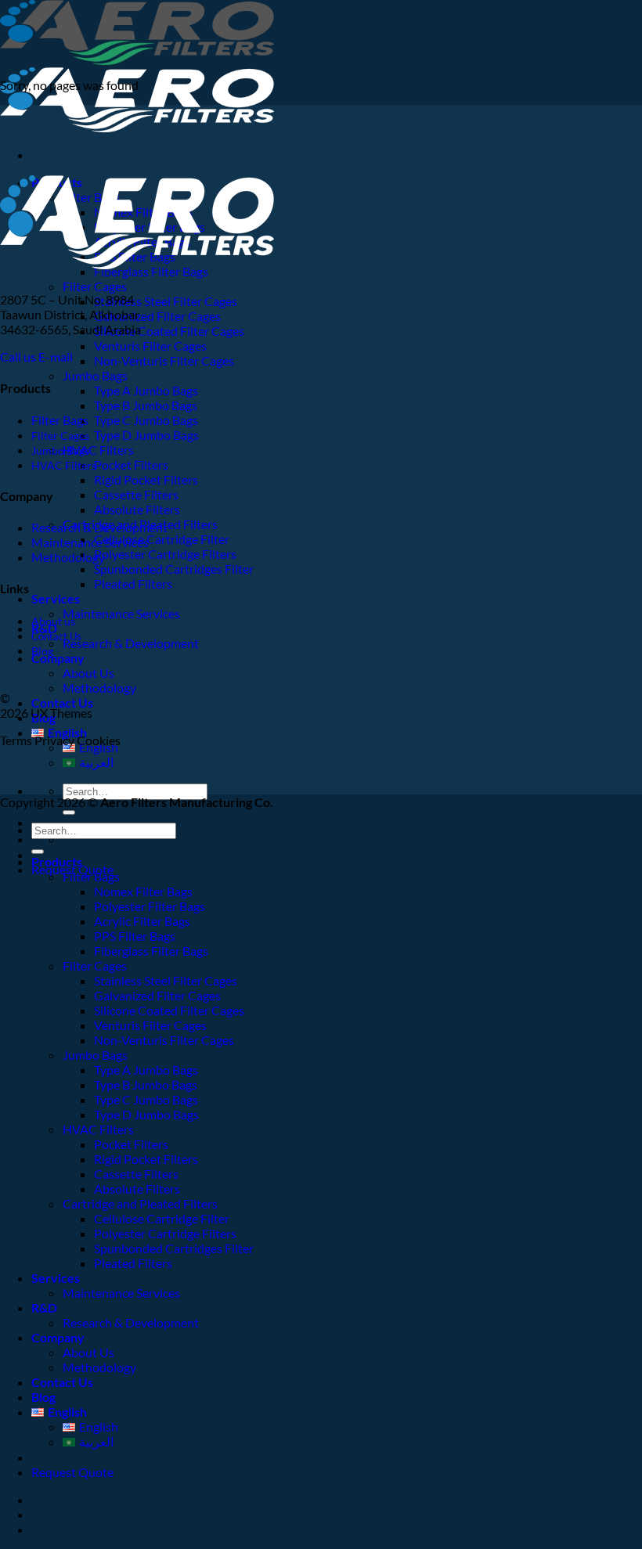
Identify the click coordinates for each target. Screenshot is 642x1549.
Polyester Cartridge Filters (165, 553)
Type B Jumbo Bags (145, 405)
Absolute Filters (137, 509)
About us (53, 621)
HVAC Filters (98, 449)
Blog (42, 650)
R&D (44, 1307)
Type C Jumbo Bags (146, 419)
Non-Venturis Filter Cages (164, 360)
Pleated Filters (133, 583)
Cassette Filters (136, 494)
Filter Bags (59, 419)
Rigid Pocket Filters (146, 479)
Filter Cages (95, 286)
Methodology (99, 687)
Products (56, 861)
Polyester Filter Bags (149, 906)
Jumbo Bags (95, 375)
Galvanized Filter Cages (157, 315)
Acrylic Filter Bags (142, 920)
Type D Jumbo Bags (146, 434)
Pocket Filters (131, 464)
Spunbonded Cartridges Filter (174, 568)
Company (58, 657)
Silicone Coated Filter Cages (169, 330)
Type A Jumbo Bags (146, 390)
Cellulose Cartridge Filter (161, 538)
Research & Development (131, 643)
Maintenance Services (121, 613)
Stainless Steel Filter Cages (165, 301)
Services (55, 598)
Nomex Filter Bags (143, 891)
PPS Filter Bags (134, 935)
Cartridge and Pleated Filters (140, 1203)
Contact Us (62, 702)
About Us (88, 672)
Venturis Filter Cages (150, 345)
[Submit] (69, 812)
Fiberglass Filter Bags (151, 950)
